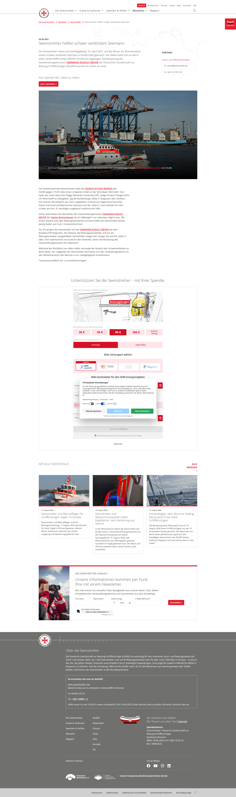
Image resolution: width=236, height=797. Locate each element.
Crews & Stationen (90, 10)
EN (194, 5)
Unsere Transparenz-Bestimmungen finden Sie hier (144, 775)
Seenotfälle (75, 22)
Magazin (154, 10)
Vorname (79, 598)
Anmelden (175, 602)
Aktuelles (138, 10)
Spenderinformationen (161, 792)
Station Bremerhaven (62, 217)
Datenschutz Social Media (134, 792)
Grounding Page (183, 792)
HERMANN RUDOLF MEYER (82, 62)
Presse (164, 5)
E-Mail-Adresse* (142, 598)
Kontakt (187, 5)
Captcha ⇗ (107, 614)
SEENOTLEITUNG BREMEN (99, 188)
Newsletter (153, 5)
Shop (172, 5)
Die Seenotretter (64, 10)
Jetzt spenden (48, 83)
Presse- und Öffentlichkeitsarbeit (176, 60)
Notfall (141, 5)
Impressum (96, 792)
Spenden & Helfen (116, 10)
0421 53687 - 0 (80, 698)
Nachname (98, 598)
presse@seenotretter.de (177, 65)
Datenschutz (112, 792)
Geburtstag (116, 598)
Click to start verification (96, 612)
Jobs (179, 5)
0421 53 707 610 (174, 72)
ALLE (192, 466)
